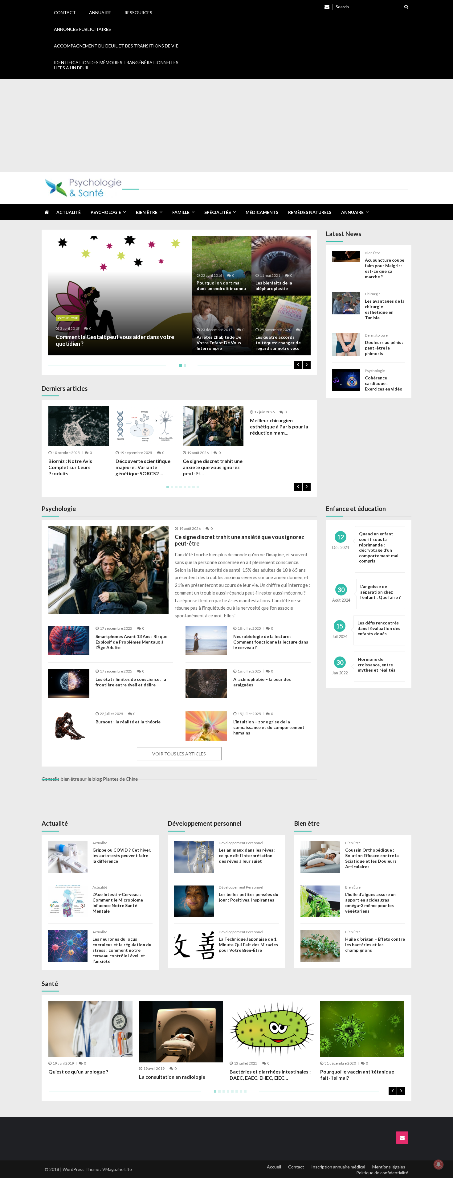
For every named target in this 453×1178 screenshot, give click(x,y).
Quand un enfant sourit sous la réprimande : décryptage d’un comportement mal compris (378, 547)
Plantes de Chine (120, 779)
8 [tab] (196, 489)
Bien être (146, 212)
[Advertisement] (226, 125)
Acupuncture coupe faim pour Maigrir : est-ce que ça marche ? (384, 268)
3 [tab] (175, 489)
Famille (181, 212)
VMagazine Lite (117, 1169)
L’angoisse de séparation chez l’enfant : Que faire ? (380, 592)
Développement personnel (241, 843)
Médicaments (262, 212)
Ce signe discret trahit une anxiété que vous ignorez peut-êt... (213, 467)
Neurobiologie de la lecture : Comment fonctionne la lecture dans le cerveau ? (270, 642)
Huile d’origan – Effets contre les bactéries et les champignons (375, 944)
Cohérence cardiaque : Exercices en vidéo (383, 383)
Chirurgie (373, 294)
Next (307, 365)
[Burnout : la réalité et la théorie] (68, 726)
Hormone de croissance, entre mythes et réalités (376, 664)
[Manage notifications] (438, 1164)
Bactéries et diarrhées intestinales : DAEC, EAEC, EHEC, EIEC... (270, 1075)
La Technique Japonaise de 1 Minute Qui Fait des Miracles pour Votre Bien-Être (248, 944)
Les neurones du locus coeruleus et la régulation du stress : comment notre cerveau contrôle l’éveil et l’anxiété (121, 950)
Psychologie (106, 212)
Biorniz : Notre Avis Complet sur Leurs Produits (70, 467)
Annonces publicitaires (82, 29)
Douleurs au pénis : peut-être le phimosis (384, 348)
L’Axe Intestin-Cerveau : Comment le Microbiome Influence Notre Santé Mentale (117, 903)
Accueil (274, 1166)
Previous (298, 365)
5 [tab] (183, 489)
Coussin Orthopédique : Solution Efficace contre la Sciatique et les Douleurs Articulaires (372, 858)
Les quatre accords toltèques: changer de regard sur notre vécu (278, 342)
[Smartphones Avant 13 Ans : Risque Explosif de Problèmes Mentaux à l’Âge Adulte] (68, 640)
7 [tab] (192, 489)
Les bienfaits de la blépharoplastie (273, 285)
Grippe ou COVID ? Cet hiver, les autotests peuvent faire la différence (121, 855)
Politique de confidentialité (382, 1172)
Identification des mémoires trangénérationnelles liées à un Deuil (116, 65)
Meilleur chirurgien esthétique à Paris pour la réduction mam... (279, 426)
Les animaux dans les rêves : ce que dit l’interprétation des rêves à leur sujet (247, 855)
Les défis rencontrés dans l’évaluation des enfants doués (378, 628)
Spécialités (217, 212)
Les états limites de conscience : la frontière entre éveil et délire (131, 682)
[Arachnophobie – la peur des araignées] (206, 683)
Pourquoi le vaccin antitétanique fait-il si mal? (357, 1075)
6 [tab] (188, 489)
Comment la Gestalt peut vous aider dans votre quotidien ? (115, 340)
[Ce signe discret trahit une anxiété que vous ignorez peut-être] (108, 570)
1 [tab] (179, 367)
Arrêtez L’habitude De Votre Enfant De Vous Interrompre (219, 342)
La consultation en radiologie (172, 1077)
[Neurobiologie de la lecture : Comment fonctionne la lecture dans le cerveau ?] (206, 640)
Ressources (138, 12)
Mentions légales (388, 1166)
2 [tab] (183, 367)
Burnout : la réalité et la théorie (128, 721)
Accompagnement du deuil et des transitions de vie (116, 45)
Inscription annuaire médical (338, 1166)
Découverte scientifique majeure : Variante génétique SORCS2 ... (143, 467)
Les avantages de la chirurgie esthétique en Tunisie (385, 309)
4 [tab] (179, 489)
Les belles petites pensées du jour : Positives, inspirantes (248, 897)
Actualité (68, 212)
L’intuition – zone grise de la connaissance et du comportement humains (268, 727)
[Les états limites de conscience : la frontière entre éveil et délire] (68, 683)
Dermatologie (376, 335)
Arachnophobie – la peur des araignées (262, 682)
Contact (65, 12)
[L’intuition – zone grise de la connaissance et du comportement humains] (206, 726)
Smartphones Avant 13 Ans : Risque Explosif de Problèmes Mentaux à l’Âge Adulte (131, 642)
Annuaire (100, 12)
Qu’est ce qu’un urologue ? (78, 1071)
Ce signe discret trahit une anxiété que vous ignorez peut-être (239, 540)
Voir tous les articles (179, 753)
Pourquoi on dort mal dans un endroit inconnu (221, 285)
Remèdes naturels (309, 212)
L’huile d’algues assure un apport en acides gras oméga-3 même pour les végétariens (370, 903)
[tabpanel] (179, 295)
